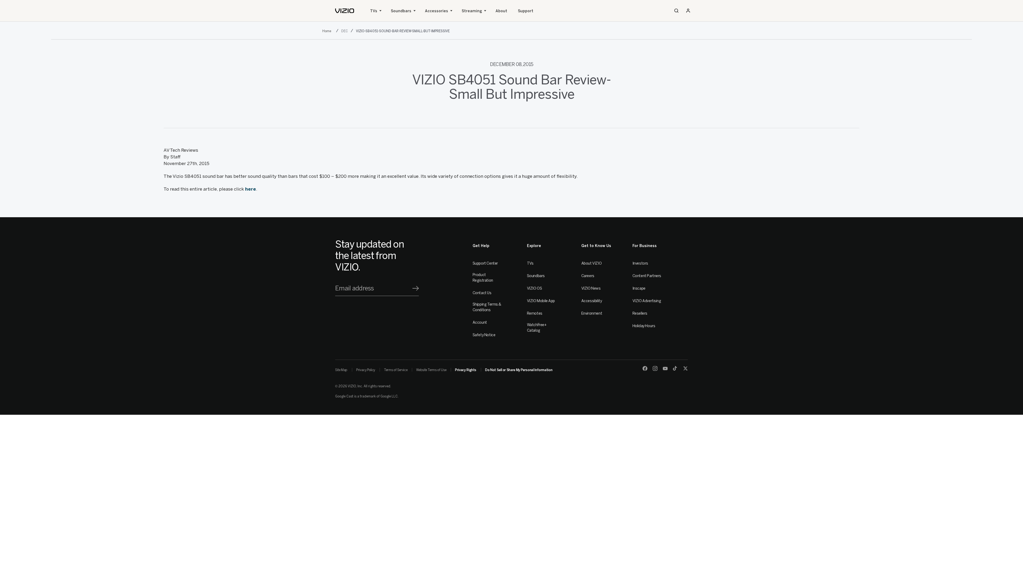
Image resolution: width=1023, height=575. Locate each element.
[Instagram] (655, 368)
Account (480, 322)
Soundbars (401, 11)
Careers (587, 276)
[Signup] (415, 288)
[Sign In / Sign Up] (688, 10)
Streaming (472, 11)
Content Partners (646, 276)
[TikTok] (675, 368)
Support (525, 11)
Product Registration (483, 278)
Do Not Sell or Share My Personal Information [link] (518, 370)
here (250, 189)
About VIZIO (591, 263)
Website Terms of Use (431, 370)
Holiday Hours (643, 326)
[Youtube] (665, 368)
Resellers (639, 313)
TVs (373, 11)
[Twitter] (685, 368)
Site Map (341, 370)
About (501, 11)
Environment (591, 313)
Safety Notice (484, 335)
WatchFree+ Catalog (537, 328)
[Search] (676, 10)
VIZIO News (591, 288)
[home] (344, 11)
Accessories (436, 11)
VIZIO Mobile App (541, 301)
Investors (640, 263)
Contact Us (482, 293)
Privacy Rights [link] (465, 370)
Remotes (534, 313)
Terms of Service (395, 370)
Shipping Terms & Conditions (487, 307)
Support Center (485, 263)
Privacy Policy (365, 370)
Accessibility (591, 301)
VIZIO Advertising (646, 301)
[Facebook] (645, 368)
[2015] (327, 31)
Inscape (639, 288)
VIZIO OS (534, 288)
